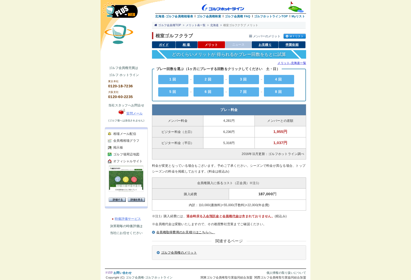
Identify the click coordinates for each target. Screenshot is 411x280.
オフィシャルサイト (128, 161)
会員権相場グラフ (126, 140)
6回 (209, 92)
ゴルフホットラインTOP (271, 16)
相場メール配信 (124, 134)
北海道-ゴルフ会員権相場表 (174, 16)
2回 (209, 79)
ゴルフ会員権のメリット (179, 252)
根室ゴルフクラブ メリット (240, 25)
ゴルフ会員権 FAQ (237, 16)
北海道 (214, 25)
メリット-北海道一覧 (291, 63)
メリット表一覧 (196, 25)
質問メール (134, 113)
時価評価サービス (128, 218)
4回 (279, 79)
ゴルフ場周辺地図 (126, 154)
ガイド (164, 44)
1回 (173, 79)
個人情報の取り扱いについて (286, 272)
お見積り (265, 44)
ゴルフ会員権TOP (169, 25)
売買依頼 (292, 44)
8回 (279, 92)
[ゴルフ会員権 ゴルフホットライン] (120, 12)
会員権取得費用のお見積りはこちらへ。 (185, 232)
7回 (244, 92)
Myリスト (298, 16)
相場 (187, 44)
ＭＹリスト (296, 36)
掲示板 (118, 147)
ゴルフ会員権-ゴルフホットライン (149, 277)
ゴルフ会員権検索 (209, 16)
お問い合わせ (122, 272)
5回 (173, 92)
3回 (244, 79)
